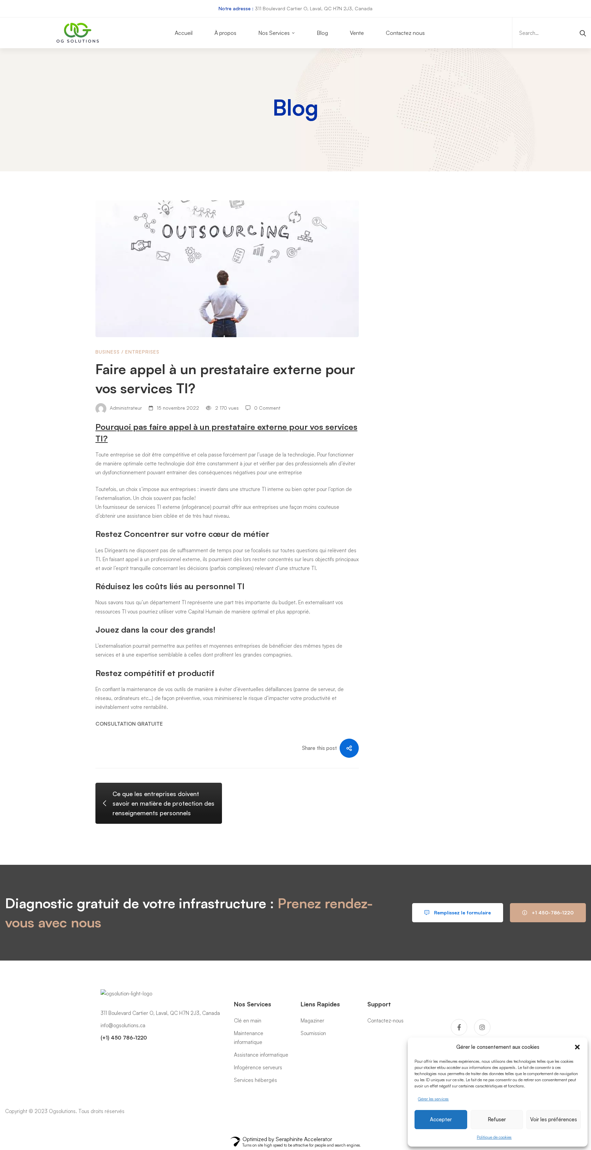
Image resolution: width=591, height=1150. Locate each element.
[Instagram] (482, 1027)
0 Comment (267, 408)
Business (107, 352)
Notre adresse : (236, 8)
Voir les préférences (553, 1119)
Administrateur (125, 408)
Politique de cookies (494, 1137)
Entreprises (142, 352)
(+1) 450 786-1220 (124, 1037)
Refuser (497, 1119)
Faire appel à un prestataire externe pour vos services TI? (441, 294)
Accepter (441, 1119)
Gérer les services (433, 1098)
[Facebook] (459, 1027)
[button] (577, 1047)
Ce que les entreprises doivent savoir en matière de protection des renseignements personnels (441, 332)
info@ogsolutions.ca (123, 1025)
